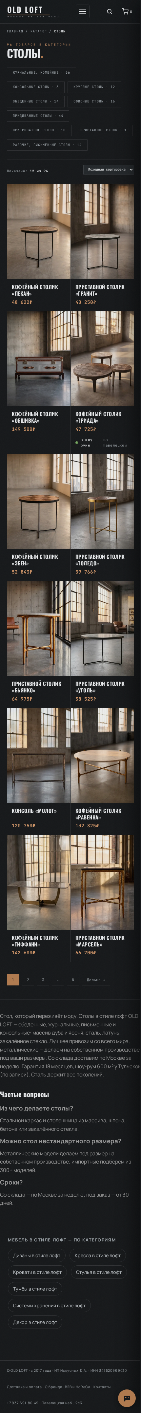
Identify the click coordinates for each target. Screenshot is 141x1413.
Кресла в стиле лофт (98, 1255)
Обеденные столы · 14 (36, 101)
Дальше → (96, 979)
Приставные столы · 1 (103, 130)
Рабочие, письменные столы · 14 (47, 145)
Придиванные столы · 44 (38, 116)
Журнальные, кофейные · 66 (41, 72)
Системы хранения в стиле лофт (49, 1305)
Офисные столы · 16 (94, 101)
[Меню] (83, 11)
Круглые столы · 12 (94, 87)
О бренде (53, 1387)
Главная (15, 31)
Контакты (102, 1387)
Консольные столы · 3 (36, 87)
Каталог (38, 31)
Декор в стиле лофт (35, 1322)
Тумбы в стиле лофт (35, 1289)
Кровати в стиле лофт (37, 1272)
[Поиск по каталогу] (109, 11)
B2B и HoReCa (78, 1387)
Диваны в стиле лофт (36, 1255)
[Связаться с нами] (127, 1398)
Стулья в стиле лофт (99, 1272)
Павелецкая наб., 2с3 (62, 1403)
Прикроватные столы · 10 (39, 130)
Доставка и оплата (24, 1387)
